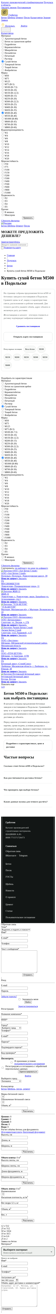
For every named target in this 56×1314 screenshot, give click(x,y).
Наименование (8, 1191)
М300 (35, 357)
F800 (7, 190)
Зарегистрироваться (28, 1006)
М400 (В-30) (11, 107)
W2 (6, 133)
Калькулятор (36, 17)
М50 (7, 75)
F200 (7, 175)
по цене (31, 568)
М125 (7, 81)
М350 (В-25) (11, 104)
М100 (41, 349)
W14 (7, 150)
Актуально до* (8, 1277)
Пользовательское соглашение (20, 917)
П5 (6, 207)
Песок (27, 17)
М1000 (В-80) (11, 118)
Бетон (4, 17)
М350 (45, 357)
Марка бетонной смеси (12, 1094)
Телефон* (6, 1030)
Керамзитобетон (13, 47)
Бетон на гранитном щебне (18, 41)
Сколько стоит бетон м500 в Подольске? (24, 766)
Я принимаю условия (29, 1062)
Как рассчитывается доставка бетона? (23, 778)
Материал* (6, 1244)
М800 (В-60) (11, 127)
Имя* (3, 932)
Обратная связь (13, 851)
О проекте (11, 897)
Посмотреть (7, 1058)
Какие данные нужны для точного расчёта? (26, 802)
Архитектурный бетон (16, 38)
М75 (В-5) (9, 84)
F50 (6, 164)
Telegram (23, 855)
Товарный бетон (13, 64)
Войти (23, 26)
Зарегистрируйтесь (10, 242)
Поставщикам (24, 7)
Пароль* (5, 1042)
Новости (10, 890)
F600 (7, 187)
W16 (7, 153)
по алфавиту (42, 568)
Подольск (10, 26)
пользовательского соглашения (29, 1063)
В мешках (9, 212)
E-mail (4, 985)
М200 (17, 357)
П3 (6, 201)
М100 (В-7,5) (11, 87)
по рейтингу (21, 568)
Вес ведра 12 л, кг (10, 1203)
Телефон (5, 943)
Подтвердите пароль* (11, 1047)
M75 (7, 78)
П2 (6, 198)
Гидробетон (10, 44)
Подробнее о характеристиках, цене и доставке (25, 745)
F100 (7, 170)
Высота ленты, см (10, 1160)
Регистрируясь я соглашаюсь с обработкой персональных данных (26, 1067)
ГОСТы (9, 877)
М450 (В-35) (11, 110)
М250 (26, 357)
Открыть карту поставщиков (28, 337)
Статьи (9, 911)
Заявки (4, 20)
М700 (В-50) (11, 124)
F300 (7, 178)
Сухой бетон (11, 61)
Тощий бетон (11, 67)
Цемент (19, 17)
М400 (7, 365)
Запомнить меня (30, 999)
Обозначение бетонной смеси (15, 1099)
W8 (6, 141)
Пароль (4, 991)
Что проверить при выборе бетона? (21, 790)
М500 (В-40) (11, 113)
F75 (6, 167)
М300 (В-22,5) (11, 101)
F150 (7, 172)
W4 (6, 135)
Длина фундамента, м (11, 1171)
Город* (4, 1025)
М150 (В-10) (11, 90)
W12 (7, 147)
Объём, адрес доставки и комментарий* (20, 1283)
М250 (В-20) (11, 98)
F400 (7, 181)
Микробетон (11, 50)
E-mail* (4, 938)
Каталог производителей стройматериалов (22, 2)
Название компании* (11, 1014)
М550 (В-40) (11, 116)
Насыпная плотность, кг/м (14, 1197)
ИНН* (4, 1019)
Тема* (4, 927)
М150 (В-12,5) (11, 93)
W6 (6, 138)
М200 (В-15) (11, 96)
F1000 (7, 192)
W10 (7, 144)
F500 (7, 184)
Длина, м (5, 1140)
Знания (46, 17)
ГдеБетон (10, 822)
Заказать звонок (9, 7)
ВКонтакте (11, 855)
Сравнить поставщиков (28, 326)
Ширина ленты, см (10, 1166)
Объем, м (6, 1105)
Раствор (8, 59)
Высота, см (6, 1134)
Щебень (11, 17)
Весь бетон (29, 349)
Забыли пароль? (9, 996)
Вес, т (4, 1214)
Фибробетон (11, 70)
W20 (7, 158)
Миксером (10, 215)
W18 (7, 155)
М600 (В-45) (11, 121)
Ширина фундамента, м (12, 1177)
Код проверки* (8, 1053)
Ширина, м (6, 1146)
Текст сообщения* (10, 949)
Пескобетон (10, 53)
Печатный (10, 56)
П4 (6, 204)
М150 (7, 357)
